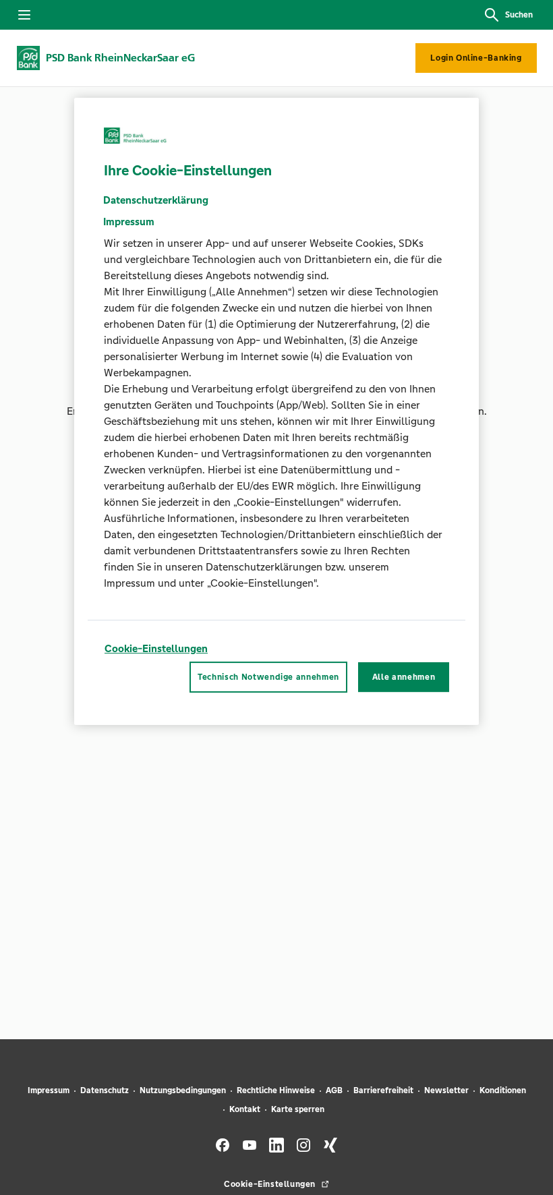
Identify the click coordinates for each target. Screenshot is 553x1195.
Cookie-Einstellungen (156, 648)
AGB (334, 1090)
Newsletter (446, 1090)
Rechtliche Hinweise (276, 1090)
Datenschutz (104, 1090)
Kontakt (244, 1109)
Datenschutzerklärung (155, 200)
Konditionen (502, 1090)
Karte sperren (297, 1109)
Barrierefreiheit (383, 1090)
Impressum (48, 1090)
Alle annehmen (403, 677)
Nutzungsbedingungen (183, 1090)
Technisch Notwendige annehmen (268, 677)
